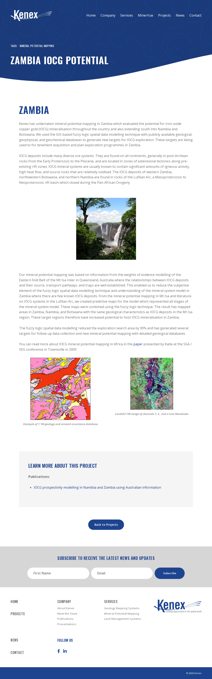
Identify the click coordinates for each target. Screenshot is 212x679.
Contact (195, 15)
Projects (164, 15)
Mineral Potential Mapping (37, 45)
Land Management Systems (122, 619)
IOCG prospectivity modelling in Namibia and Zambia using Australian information (97, 487)
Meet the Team (67, 613)
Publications (65, 619)
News (180, 15)
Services (126, 15)
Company (108, 15)
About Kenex (65, 608)
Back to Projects (106, 525)
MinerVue (145, 15)
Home (91, 15)
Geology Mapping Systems (122, 608)
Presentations (66, 624)
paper (138, 344)
